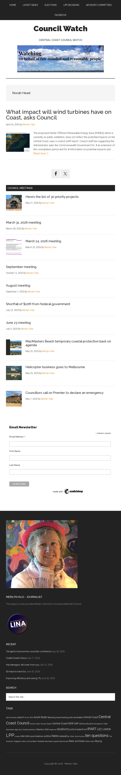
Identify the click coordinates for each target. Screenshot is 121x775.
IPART (91, 729)
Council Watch (60, 28)
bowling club (67, 717)
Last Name (14, 465)
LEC (99, 729)
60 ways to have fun (16, 671)
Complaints (98, 724)
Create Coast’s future (16, 658)
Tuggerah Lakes (19, 741)
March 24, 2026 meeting (43, 241)
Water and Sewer (77, 741)
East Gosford (24, 730)
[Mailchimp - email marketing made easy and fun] (68, 494)
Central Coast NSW (62, 723)
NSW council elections (34, 736)
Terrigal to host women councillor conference (28, 651)
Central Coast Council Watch (41, 724)
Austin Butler (40, 717)
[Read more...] (40, 153)
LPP (10, 735)
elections (32, 730)
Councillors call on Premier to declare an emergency (65, 393)
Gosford (62, 729)
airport (20, 717)
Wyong (98, 741)
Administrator (11, 718)
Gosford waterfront (77, 729)
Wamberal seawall (52, 741)
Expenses (53, 730)
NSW (22, 736)
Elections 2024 (42, 729)
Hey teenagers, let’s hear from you (22, 665)
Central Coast (90, 717)
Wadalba (40, 741)
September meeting (21, 267)
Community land (86, 724)
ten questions (97, 735)
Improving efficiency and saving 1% (23, 678)
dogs (16, 730)
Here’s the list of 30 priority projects (52, 197)
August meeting (18, 285)
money (17, 736)
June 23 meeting (18, 323)
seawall (63, 736)
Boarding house (54, 717)
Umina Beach (31, 741)
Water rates (89, 741)
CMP (76, 723)
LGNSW (107, 729)
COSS (105, 724)
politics (47, 736)
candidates (78, 717)
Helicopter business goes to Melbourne (55, 367)
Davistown (10, 730)
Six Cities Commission (76, 736)
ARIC (31, 718)
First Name (14, 451)
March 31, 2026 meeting (23, 222)
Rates (55, 736)
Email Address (17, 436)
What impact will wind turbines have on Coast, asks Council (59, 114)
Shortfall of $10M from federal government (38, 304)
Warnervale (64, 741)
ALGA (27, 718)
